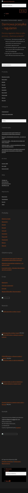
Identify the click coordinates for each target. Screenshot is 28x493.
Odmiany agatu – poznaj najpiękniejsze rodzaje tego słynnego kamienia (13, 145)
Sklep (3, 204)
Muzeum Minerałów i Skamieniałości (11, 291)
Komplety (4, 90)
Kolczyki (4, 87)
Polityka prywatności (7, 285)
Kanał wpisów (5, 182)
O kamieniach (5, 111)
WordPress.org (5, 185)
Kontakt (4, 288)
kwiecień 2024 (5, 169)
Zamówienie (5, 199)
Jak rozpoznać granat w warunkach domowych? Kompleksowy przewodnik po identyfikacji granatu (13, 151)
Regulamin (5, 282)
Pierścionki (4, 95)
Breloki (3, 82)
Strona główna (4, 20)
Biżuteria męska (6, 77)
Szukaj (7, 471)
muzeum (18, 427)
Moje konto (4, 196)
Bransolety (4, 79)
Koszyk (3, 202)
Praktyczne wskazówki (7, 114)
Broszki (3, 85)
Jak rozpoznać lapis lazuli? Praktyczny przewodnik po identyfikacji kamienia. (11, 133)
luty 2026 (4, 166)
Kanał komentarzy (6, 183)
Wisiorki (4, 100)
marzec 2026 (5, 163)
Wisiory (3, 98)
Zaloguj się (4, 180)
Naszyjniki (4, 92)
